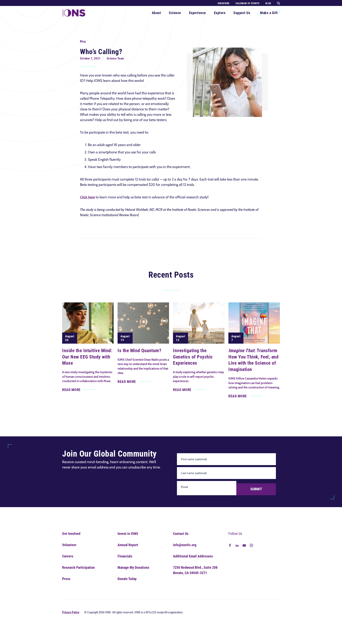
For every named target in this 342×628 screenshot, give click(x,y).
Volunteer (69, 545)
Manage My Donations (133, 567)
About (156, 13)
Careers (67, 556)
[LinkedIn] (237, 545)
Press (66, 579)
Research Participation (78, 567)
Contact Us (180, 533)
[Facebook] (230, 545)
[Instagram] (251, 545)
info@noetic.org (184, 545)
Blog (268, 3)
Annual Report (128, 545)
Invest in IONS (128, 533)
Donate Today (127, 579)
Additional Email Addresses (193, 556)
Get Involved (71, 533)
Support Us (241, 13)
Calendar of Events (247, 3)
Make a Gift (269, 13)
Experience (197, 13)
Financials (125, 556)
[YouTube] (244, 545)
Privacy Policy (70, 612)
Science (175, 13)
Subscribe (224, 3)
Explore (220, 13)
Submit (256, 489)
